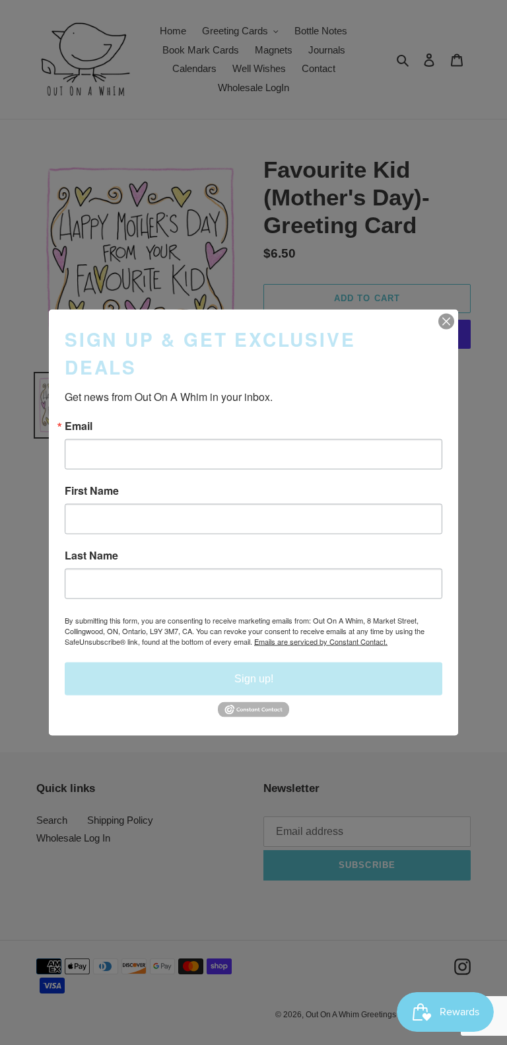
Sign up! (253, 678)
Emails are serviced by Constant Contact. (321, 641)
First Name (92, 491)
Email (78, 426)
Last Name (91, 555)
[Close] (446, 322)
